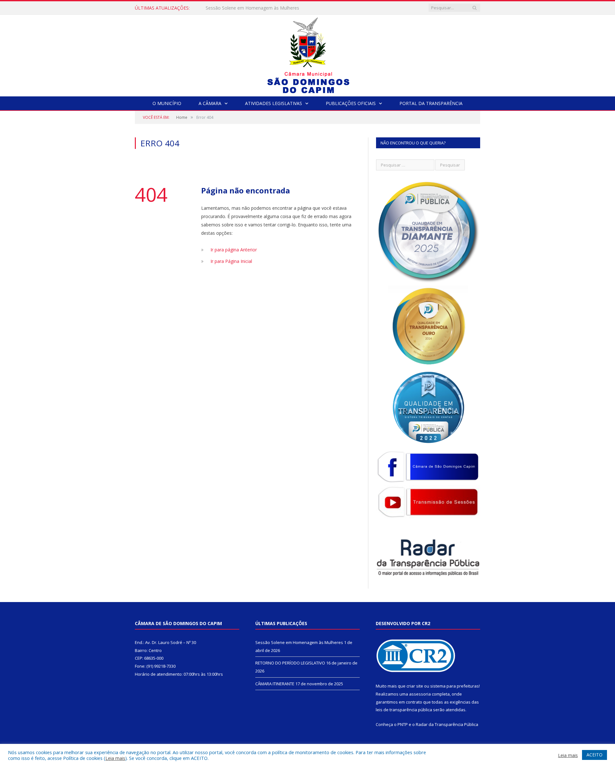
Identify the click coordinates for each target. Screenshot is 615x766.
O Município (166, 103)
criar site (414, 686)
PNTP (403, 724)
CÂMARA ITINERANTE (274, 684)
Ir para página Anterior (233, 250)
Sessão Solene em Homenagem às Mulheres (299, 642)
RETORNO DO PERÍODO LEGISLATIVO (246, 8)
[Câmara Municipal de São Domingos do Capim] (308, 54)
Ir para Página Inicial (231, 261)
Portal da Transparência (431, 103)
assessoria (420, 694)
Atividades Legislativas (273, 103)
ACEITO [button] (594, 755)
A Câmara (210, 103)
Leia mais (115, 758)
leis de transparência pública (404, 710)
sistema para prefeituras (454, 686)
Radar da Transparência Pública (447, 724)
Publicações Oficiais (351, 103)
